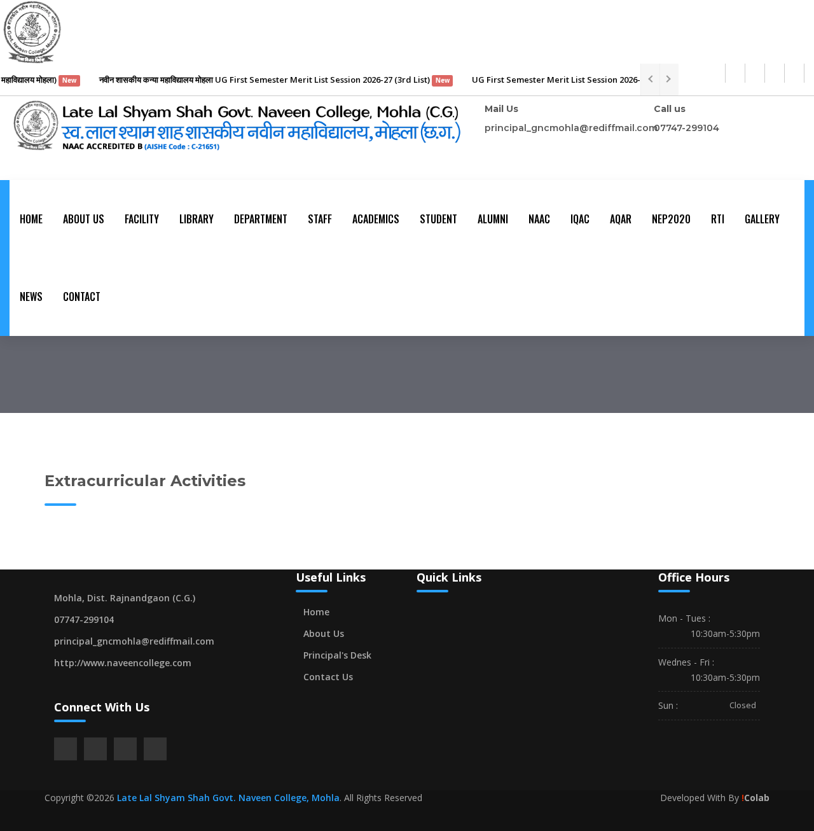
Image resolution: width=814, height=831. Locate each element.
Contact (81, 296)
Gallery (762, 219)
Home (31, 219)
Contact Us (328, 677)
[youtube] (794, 73)
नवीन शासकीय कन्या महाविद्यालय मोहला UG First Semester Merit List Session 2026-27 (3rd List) (264, 79)
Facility (142, 219)
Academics (375, 219)
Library (196, 219)
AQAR (620, 219)
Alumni (493, 219)
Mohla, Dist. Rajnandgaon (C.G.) (124, 598)
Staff (320, 219)
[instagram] (774, 73)
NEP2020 (671, 219)
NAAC (539, 219)
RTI (717, 219)
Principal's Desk (337, 655)
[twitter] (754, 73)
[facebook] (735, 73)
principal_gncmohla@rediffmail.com (571, 128)
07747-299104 (686, 128)
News (31, 296)
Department (260, 219)
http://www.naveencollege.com (122, 663)
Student (438, 219)
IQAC (580, 219)
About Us (83, 219)
